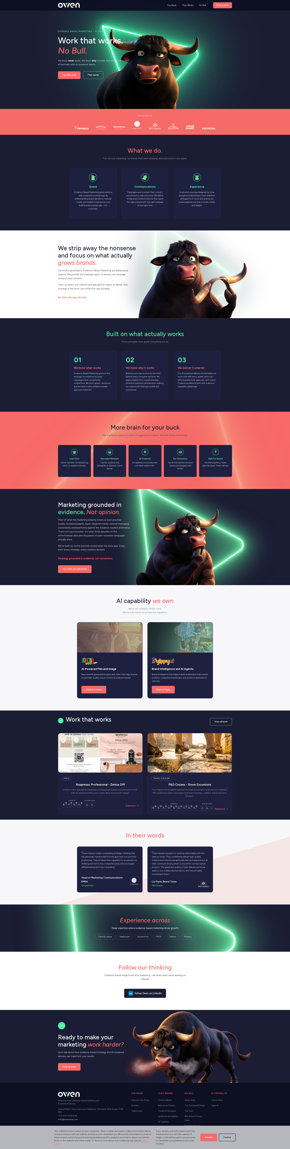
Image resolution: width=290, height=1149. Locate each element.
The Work (171, 5)
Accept (209, 1137)
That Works (187, 5)
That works (93, 75)
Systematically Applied (168, 1116)
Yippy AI (214, 1105)
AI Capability (163, 1122)
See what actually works (75, 569)
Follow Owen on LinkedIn (148, 993)
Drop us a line (222, 5)
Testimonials (136, 1111)
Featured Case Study (140, 1100)
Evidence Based (165, 1100)
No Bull (202, 5)
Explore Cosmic (94, 689)
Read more (131, 806)
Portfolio (134, 1105)
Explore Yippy (163, 689)
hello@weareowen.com (68, 1119)
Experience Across (192, 1125)
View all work (220, 721)
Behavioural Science (166, 1105)
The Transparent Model (195, 1105)
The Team (189, 1111)
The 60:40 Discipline (167, 1111)
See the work (69, 75)
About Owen (190, 1100)
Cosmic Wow (216, 1100)
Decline (227, 1137)
